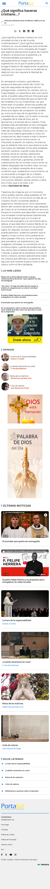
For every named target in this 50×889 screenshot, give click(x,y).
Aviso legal (5, 825)
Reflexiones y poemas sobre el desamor (22, 791)
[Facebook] (24, 31)
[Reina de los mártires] (25, 686)
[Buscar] (46, 3)
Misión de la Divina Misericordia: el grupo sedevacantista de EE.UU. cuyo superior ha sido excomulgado (21, 279)
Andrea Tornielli (17, 359)
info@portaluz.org (7, 820)
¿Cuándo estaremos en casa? (22, 366)
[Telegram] (33, 31)
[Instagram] (16, 854)
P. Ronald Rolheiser (19, 368)
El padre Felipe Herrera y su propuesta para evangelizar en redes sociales (19, 296)
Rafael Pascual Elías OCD (21, 378)
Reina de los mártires (19, 376)
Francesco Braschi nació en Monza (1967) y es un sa (24, 21)
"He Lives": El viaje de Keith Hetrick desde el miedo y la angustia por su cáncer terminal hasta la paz (19, 288)
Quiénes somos (6, 844)
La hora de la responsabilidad (23, 356)
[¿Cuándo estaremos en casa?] (25, 645)
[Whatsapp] (15, 31)
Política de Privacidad (8, 839)
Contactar (4, 830)
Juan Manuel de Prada (20, 388)
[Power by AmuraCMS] (43, 864)
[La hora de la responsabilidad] (25, 603)
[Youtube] (11, 854)
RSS (2, 849)
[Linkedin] (28, 31)
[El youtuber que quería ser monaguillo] (25, 524)
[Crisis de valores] (25, 728)
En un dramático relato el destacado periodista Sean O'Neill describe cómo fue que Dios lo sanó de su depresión (21, 310)
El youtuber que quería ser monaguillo (17, 302)
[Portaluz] (26, 4)
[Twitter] (20, 31)
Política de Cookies (7, 835)
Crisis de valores (17, 385)
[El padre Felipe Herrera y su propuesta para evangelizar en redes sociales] (25, 563)
